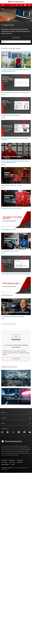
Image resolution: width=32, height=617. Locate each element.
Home (2, 8)
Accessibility (4, 460)
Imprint (13, 464)
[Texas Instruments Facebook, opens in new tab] (8, 432)
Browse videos (16, 358)
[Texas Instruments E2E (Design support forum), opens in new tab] (24, 432)
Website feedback (5, 464)
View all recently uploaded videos (8, 323)
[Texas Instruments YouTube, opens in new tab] (30, 432)
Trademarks (19, 462)
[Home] (16, 2)
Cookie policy (12, 460)
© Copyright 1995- (6, 467)
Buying (2, 423)
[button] (3, 5)
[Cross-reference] (17, 5)
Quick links (3, 418)
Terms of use (12, 462)
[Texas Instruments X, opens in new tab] (13, 432)
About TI (3, 412)
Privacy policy (20, 460)
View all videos (16, 37)
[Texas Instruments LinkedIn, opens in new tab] (19, 432)
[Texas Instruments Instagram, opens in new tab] (2, 432)
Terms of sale (4, 462)
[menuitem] (13, 5)
